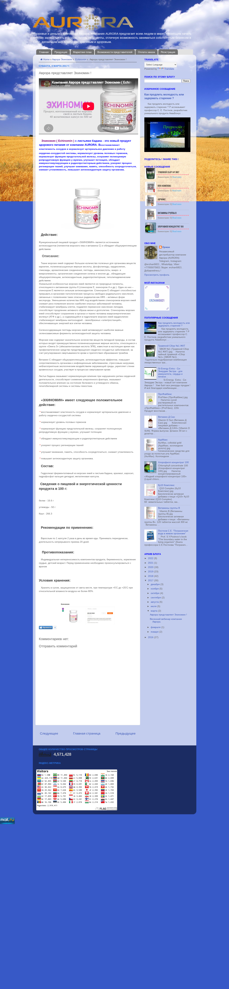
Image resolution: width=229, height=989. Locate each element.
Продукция (60, 52)
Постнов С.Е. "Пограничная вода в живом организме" (173, 532)
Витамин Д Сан (166, 417)
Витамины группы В (167, 213)
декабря (155, 584)
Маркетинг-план (82, 52)
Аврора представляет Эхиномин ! (168, 614)
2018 (151, 576)
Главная (44, 52)
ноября (155, 588)
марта (154, 611)
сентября (156, 597)
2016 (151, 637)
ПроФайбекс (165, 394)
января (155, 632)
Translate (169, 69)
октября (155, 593)
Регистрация (168, 52)
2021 (151, 563)
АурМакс (162, 199)
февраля (156, 627)
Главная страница (86, 733)
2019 (151, 571)
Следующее (49, 733)
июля (154, 606)
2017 (151, 580)
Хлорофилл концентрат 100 (171, 226)
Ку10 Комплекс (164, 185)
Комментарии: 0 (164, 176)
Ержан (166, 247)
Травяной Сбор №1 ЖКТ (168, 172)
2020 (151, 567)
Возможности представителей (114, 52)
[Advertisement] (100, 875)
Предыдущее (126, 733)
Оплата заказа (146, 52)
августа (155, 602)
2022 (151, 558)
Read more (177, 176)
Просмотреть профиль (156, 275)
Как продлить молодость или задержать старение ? (174, 324)
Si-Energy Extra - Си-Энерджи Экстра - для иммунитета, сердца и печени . (170, 372)
